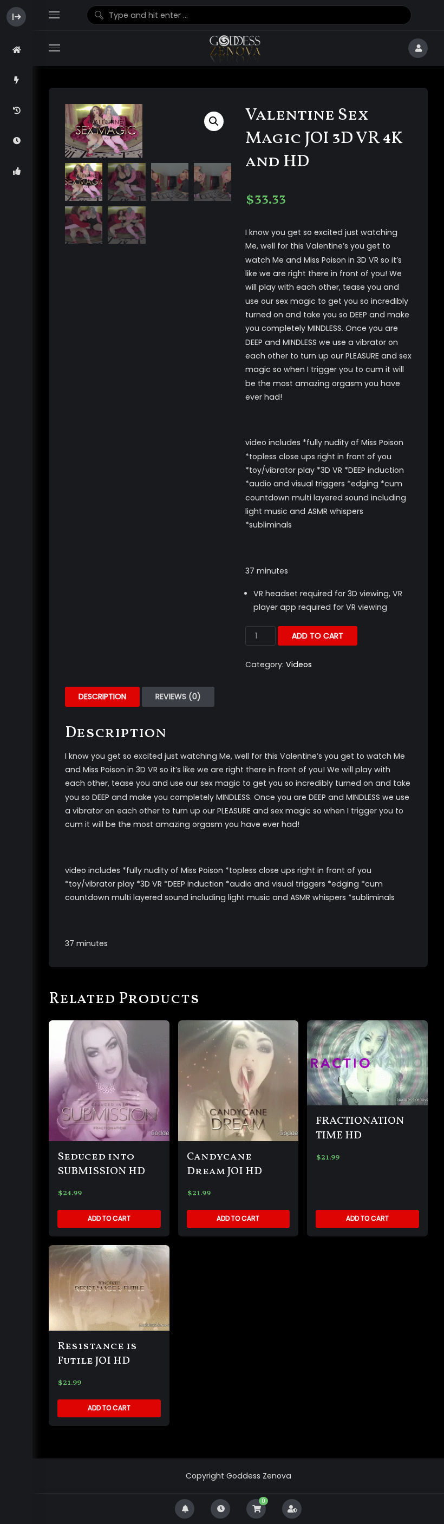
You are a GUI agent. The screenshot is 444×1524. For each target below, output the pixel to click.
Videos (299, 664)
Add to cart (317, 635)
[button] (214, 121)
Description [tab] (102, 696)
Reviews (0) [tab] (178, 696)
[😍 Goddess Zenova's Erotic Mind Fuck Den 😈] (234, 48)
